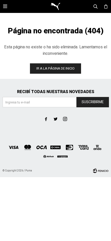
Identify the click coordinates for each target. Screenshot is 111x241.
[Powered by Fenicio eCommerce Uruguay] (100, 171)
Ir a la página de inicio (55, 68)
